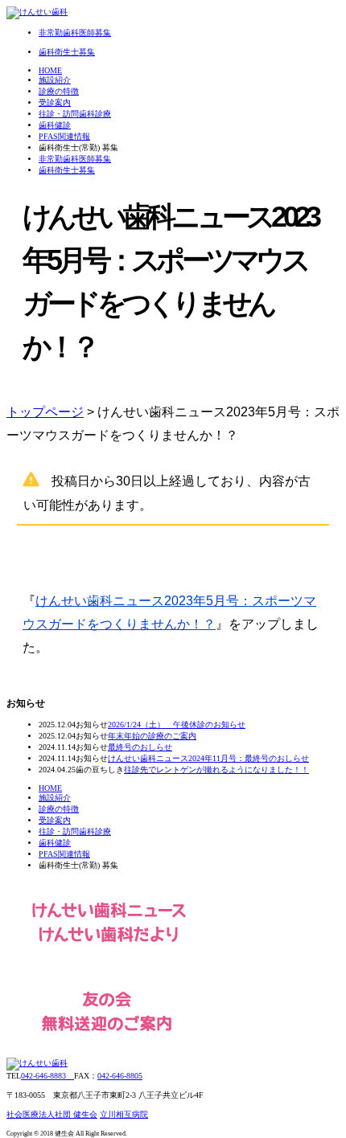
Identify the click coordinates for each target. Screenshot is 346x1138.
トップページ (45, 412)
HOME (50, 70)
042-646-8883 (47, 1075)
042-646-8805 (119, 1075)
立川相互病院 (124, 1114)
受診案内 (55, 102)
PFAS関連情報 (64, 136)
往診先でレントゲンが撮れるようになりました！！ (216, 769)
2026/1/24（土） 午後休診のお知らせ (176, 724)
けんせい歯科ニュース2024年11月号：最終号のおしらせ (208, 758)
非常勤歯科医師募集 (75, 158)
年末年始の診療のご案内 (152, 735)
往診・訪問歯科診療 (75, 113)
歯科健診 (55, 125)
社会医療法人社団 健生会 (51, 1114)
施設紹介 (55, 80)
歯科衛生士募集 (67, 170)
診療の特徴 (59, 91)
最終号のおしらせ (140, 747)
